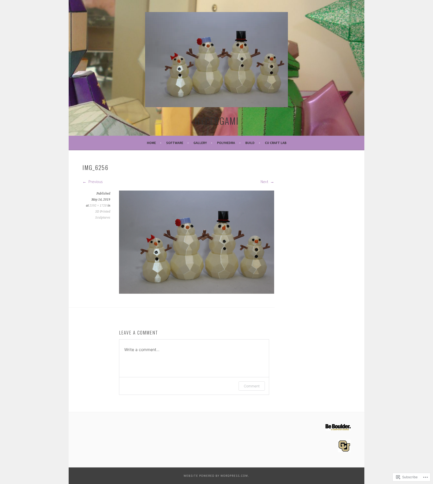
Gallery (200, 142)
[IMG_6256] (196, 292)
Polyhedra (226, 142)
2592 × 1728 (98, 205)
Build (250, 142)
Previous (95, 181)
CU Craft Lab (275, 142)
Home (151, 142)
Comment (252, 386)
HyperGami (217, 120)
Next (265, 181)
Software (174, 142)
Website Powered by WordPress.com (216, 475)
